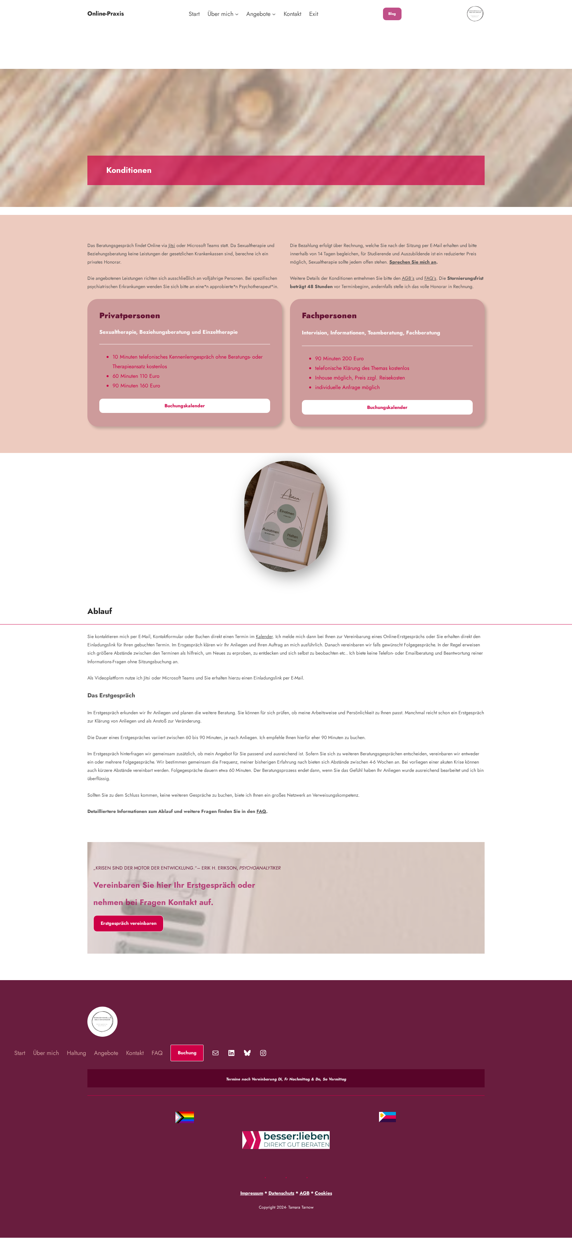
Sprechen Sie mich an (412, 262)
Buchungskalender (185, 405)
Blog (392, 13)
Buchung (186, 1052)
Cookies (323, 1193)
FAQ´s (430, 278)
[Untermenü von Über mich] (237, 14)
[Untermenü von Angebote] (274, 14)
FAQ (261, 811)
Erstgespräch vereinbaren (129, 923)
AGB (305, 1193)
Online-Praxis (105, 13)
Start (194, 14)
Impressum (251, 1193)
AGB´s (408, 278)
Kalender (264, 636)
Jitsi (171, 245)
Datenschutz (281, 1193)
